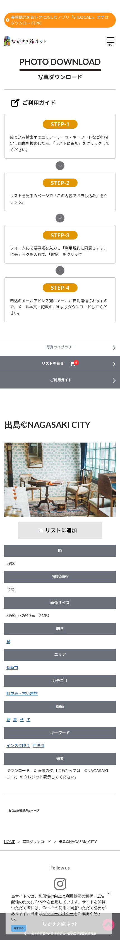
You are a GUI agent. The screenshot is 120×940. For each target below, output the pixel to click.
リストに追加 (61, 530)
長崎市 (12, 667)
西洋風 (38, 745)
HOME (9, 841)
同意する (19, 928)
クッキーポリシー (58, 913)
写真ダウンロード (36, 841)
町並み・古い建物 (22, 693)
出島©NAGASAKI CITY (78, 841)
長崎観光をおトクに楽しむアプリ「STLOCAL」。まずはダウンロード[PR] (60, 20)
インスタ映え (18, 745)
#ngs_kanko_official (60, 896)
